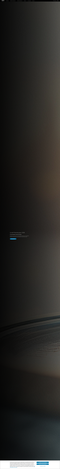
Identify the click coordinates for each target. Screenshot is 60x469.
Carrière (33, 0)
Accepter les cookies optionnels (42, 462)
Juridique (25, 0)
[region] (30, 464)
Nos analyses (29, 0)
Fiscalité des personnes (19, 0)
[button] (55, 0)
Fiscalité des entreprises (12, 0)
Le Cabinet (7, 0)
